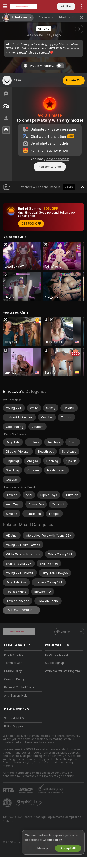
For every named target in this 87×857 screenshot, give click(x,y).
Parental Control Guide (19, 687)
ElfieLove (12, 391)
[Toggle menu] (5, 6)
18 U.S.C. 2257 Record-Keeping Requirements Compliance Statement (42, 819)
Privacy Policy (13, 654)
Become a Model (56, 654)
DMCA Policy (13, 671)
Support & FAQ (14, 718)
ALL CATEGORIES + (21, 610)
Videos (46, 17)
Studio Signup (54, 663)
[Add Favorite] (7, 80)
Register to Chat (50, 166)
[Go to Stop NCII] (30, 803)
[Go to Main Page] (27, 6)
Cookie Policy (52, 840)
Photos (68, 17)
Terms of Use (13, 663)
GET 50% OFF (31, 223)
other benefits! (57, 159)
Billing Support (14, 726)
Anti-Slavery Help (16, 695)
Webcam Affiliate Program (62, 671)
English (66, 631)
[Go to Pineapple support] (8, 802)
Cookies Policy (14, 679)
